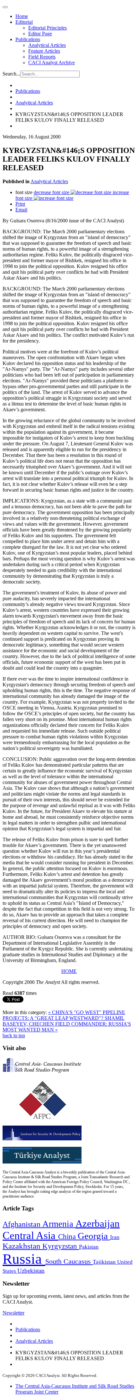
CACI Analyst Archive (51, 62)
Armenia (58, 1224)
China (68, 1237)
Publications (27, 39)
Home (21, 16)
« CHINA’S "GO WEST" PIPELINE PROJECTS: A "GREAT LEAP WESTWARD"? (64, 1015)
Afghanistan (22, 1224)
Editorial (24, 22)
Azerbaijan (97, 1223)
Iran (114, 1237)
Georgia (94, 1236)
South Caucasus (69, 1261)
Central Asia (30, 1235)
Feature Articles (44, 51)
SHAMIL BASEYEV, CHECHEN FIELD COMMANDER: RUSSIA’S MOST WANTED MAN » (67, 1023)
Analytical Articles (47, 45)
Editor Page (40, 33)
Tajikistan (105, 1262)
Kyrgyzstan (60, 1246)
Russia (24, 1259)
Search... (11, 73)
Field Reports (42, 56)
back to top (14, 1035)
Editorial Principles (47, 28)
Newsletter (13, 1312)
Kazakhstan (22, 1246)
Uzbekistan (31, 1270)
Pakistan (89, 1247)
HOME (69, 971)
